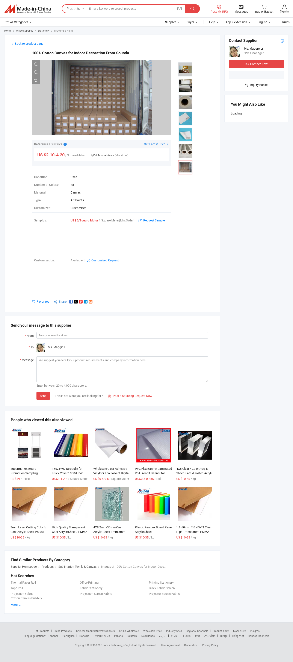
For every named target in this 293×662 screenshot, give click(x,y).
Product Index (221, 631)
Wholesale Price (152, 631)
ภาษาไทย (209, 636)
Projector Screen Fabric (164, 594)
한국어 (174, 636)
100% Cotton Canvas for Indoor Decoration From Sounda (80, 53)
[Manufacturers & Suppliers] (27, 8)
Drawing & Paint (63, 30)
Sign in (284, 11)
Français (84, 636)
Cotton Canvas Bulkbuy (26, 598)
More (14, 605)
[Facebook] (71, 302)
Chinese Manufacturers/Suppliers (95, 631)
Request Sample (154, 220)
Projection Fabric (22, 594)
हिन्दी (197, 636)
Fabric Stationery (91, 588)
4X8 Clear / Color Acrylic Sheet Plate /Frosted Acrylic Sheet (194, 473)
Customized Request (105, 260)
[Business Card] (282, 41)
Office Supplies (24, 30)
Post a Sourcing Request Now (130, 396)
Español (53, 636)
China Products (63, 631)
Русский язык (102, 636)
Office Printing (89, 582)
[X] (76, 302)
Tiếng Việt (238, 636)
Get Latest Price (155, 144)
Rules (286, 22)
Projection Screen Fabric (96, 594)
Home (7, 30)
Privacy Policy (210, 645)
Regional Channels (197, 631)
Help (212, 22)
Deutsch (132, 636)
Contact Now (259, 64)
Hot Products (41, 631)
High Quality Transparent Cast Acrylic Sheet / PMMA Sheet (69, 531)
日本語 (187, 636)
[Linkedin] (86, 302)
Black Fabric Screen (162, 588)
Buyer (190, 22)
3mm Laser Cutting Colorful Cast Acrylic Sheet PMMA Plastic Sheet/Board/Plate (29, 531)
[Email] (90, 302)
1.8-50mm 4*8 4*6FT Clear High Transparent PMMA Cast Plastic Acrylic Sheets (194, 531)
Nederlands (148, 636)
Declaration (191, 645)
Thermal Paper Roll (23, 582)
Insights (255, 631)
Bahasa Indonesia (258, 636)
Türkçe (223, 636)
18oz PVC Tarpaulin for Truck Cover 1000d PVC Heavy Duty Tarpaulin (67, 473)
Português (68, 636)
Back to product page (29, 43)
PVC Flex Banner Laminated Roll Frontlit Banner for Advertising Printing (153, 473)
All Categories (19, 22)
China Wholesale (129, 631)
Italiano (118, 636)
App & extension (236, 22)
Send (43, 396)
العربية (162, 636)
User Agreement (170, 645)
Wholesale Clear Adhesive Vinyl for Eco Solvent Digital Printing (111, 473)
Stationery (44, 30)
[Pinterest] (81, 302)
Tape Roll (17, 588)
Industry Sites (174, 631)
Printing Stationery (161, 582)
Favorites (43, 301)
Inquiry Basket (259, 85)
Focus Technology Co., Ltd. (118, 645)
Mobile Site (239, 631)
